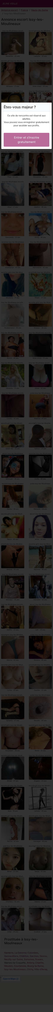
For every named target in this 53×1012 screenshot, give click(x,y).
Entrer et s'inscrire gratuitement (26, 140)
